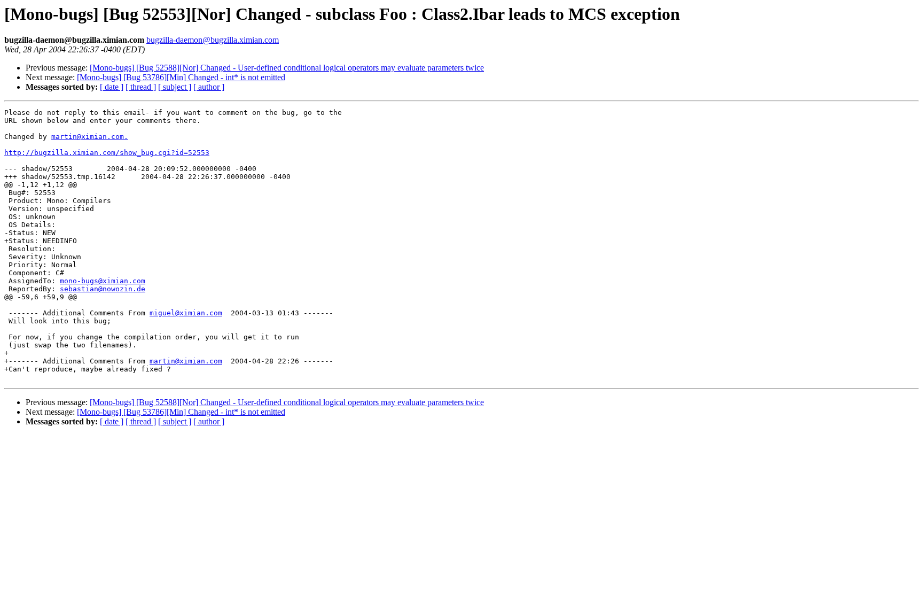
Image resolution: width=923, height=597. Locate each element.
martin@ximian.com (186, 361)
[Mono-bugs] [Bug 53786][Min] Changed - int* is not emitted (181, 77)
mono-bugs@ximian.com (102, 281)
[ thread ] (141, 86)
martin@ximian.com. (89, 137)
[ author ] (208, 86)
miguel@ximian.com (186, 313)
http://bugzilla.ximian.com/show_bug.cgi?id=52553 (106, 153)
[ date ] (111, 86)
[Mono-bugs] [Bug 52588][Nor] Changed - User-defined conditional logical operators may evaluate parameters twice (287, 67)
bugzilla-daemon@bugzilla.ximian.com (212, 39)
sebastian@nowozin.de (102, 289)
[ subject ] (174, 86)
